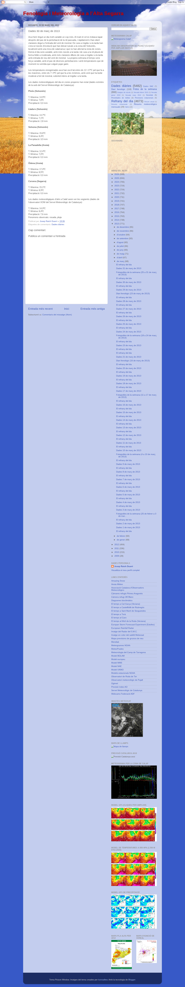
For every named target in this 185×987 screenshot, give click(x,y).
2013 (117, 224)
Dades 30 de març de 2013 (128, 282)
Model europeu (118, 659)
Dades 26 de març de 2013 (128, 316)
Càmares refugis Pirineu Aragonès (127, 593)
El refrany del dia (124, 265)
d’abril (120, 257)
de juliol (120, 246)
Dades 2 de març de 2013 (128, 523)
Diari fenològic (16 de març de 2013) (133, 361)
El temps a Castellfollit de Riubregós (127, 607)
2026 (117, 174)
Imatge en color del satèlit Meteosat (127, 635)
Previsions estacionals (144, 98)
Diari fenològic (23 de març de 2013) (133, 293)
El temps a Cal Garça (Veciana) (125, 604)
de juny (120, 250)
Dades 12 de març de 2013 (128, 435)
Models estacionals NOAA (123, 673)
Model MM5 (116, 663)
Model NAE (116, 666)
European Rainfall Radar (122, 628)
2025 (117, 178)
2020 (117, 197)
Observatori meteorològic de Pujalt (127, 680)
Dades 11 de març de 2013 (128, 443)
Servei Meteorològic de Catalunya (126, 690)
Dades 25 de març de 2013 (128, 324)
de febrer (121, 536)
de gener (121, 540)
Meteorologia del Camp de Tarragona (128, 652)
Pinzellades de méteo (120, 98)
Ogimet (114, 683)
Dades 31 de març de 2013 (128, 268)
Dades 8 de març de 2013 (128, 472)
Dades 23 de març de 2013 (128, 345)
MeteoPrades (117, 649)
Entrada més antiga (93, 308)
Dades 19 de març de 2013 (128, 376)
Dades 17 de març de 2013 (128, 391)
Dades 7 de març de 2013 (128, 479)
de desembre (123, 227)
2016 (117, 212)
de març (121, 261)
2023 (117, 186)
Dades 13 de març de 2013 (128, 427)
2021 (117, 193)
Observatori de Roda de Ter (124, 676)
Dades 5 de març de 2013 (128, 495)
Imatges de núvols (124, 92)
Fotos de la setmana (145, 89)
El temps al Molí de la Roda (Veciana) (128, 621)
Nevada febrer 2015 (141, 92)
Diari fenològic (118, 89)
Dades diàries (58, 224)
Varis (127, 107)
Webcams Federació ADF (123, 694)
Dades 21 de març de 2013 (128, 357)
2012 (117, 544)
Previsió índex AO (119, 687)
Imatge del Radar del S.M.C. (124, 631)
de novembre (123, 231)
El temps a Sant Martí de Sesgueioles (128, 611)
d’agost (120, 242)
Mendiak (115, 642)
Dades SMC (148, 86)
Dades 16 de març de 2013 (128, 405)
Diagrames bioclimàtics (121, 600)
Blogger (131, 980)
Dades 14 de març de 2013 (128, 420)
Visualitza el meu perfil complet (125, 570)
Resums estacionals (119, 104)
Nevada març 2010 (133, 95)
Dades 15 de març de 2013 (128, 412)
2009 (117, 556)
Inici (66, 308)
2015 (117, 216)
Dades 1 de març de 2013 (128, 527)
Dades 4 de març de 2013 (128, 502)
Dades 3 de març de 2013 (128, 510)
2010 (117, 552)
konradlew (103, 980)
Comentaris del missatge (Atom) (57, 315)
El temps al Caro (118, 618)
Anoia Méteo (117, 584)
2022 (117, 190)
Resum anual (149, 102)
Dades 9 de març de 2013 (128, 464)
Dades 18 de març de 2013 (128, 383)
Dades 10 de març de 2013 (128, 450)
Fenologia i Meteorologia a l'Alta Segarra (73, 13)
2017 (117, 208)
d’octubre (121, 235)
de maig (121, 254)
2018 (117, 205)
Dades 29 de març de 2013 (128, 290)
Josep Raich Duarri (123, 566)
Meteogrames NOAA (120, 645)
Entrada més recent (40, 308)
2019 (117, 201)
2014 (117, 220)
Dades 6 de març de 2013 (128, 487)
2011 (116, 548)
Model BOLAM (118, 656)
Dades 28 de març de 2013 (128, 301)
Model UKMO (117, 670)
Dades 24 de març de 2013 (128, 332)
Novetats (149, 95)
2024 (117, 182)
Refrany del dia (122, 101)
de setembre (123, 238)
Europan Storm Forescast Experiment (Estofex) (133, 625)
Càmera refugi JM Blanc (122, 597)
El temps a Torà (118, 614)
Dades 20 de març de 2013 (128, 368)
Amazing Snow (118, 581)
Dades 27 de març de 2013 (128, 309)
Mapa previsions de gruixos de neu (127, 638)
